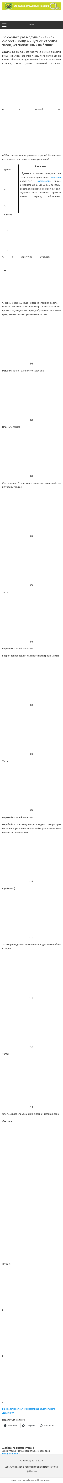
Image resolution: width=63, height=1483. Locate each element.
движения (55, 177)
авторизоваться (11, 1453)
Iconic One (16, 1480)
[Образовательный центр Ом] (31, 9)
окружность (43, 181)
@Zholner (32, 1471)
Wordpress (46, 1480)
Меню (31, 24)
